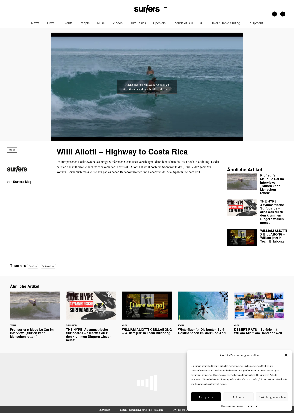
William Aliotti (48, 266)
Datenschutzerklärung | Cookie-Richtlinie (141, 409)
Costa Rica (33, 266)
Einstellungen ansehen (272, 397)
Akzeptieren (206, 397)
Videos (118, 23)
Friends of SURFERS (188, 23)
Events (67, 23)
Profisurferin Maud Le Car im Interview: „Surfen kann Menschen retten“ (257, 184)
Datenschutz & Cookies (232, 405)
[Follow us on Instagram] (274, 13)
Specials (159, 23)
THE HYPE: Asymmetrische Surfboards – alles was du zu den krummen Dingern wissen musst (257, 212)
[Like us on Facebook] (282, 13)
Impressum (252, 405)
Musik (101, 23)
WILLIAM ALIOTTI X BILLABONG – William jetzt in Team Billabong (257, 237)
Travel (51, 23)
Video (12, 150)
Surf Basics (138, 23)
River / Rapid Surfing (225, 23)
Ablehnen (238, 397)
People (85, 23)
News (35, 23)
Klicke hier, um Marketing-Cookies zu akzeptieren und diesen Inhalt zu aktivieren (147, 87)
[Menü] (166, 9)
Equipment (255, 23)
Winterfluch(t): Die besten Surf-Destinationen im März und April (203, 316)
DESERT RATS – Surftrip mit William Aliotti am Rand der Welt (259, 316)
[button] (286, 355)
